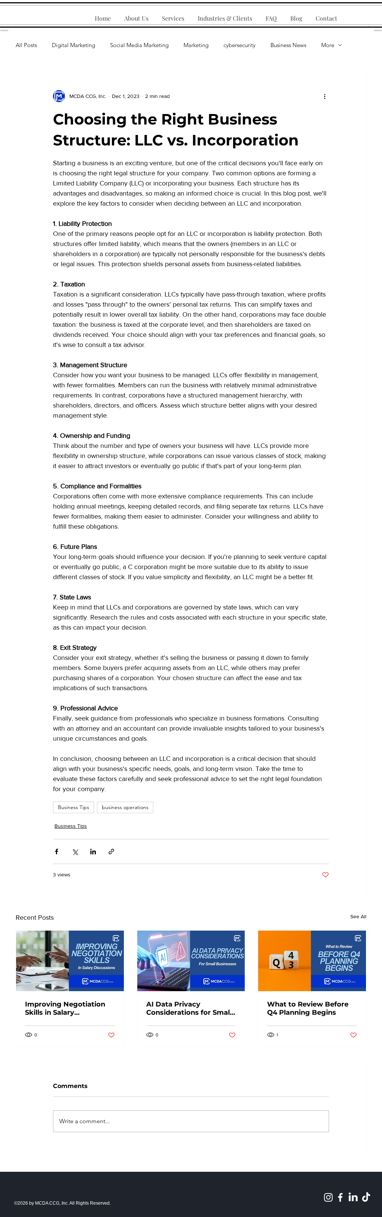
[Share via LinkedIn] (93, 851)
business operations (125, 807)
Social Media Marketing (139, 45)
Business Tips (73, 807)
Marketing (196, 45)
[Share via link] (111, 851)
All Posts (26, 45)
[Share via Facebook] (56, 851)
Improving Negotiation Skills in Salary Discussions (65, 1008)
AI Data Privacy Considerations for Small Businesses (189, 1008)
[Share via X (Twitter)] (74, 851)
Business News (288, 45)
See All (358, 916)
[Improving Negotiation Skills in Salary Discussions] (70, 961)
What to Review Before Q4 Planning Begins (307, 1008)
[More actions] (324, 96)
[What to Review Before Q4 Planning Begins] (312, 961)
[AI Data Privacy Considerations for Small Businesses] (191, 961)
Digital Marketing (73, 45)
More (327, 45)
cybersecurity (239, 45)
